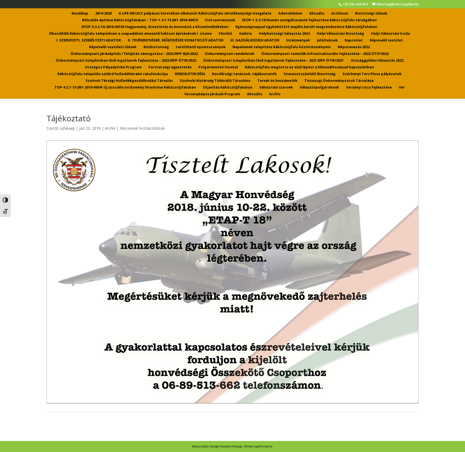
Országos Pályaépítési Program (113, 67)
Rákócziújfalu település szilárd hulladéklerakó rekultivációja (113, 74)
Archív (274, 94)
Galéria (245, 33)
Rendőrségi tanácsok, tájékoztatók (244, 74)
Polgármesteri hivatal (218, 67)
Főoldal (225, 33)
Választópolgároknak (319, 87)
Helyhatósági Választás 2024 (284, 33)
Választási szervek (276, 87)
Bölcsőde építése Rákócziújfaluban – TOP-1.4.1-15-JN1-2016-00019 (140, 20)
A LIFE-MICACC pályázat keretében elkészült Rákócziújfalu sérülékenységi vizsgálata (195, 13)
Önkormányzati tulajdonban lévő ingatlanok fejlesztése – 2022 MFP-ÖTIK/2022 (126, 60)
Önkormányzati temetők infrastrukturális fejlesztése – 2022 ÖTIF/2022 (325, 54)
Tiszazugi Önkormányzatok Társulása (339, 81)
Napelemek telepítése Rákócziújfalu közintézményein (281, 47)
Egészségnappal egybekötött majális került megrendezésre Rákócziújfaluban (306, 27)
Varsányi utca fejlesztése (369, 87)
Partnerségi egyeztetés (170, 67)
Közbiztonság (156, 47)
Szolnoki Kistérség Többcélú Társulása (215, 81)
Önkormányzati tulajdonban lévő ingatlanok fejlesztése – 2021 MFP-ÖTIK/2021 (273, 60)
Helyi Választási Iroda (390, 33)
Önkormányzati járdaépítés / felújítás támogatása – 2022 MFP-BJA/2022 (134, 54)
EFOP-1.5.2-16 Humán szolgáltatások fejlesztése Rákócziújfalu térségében (309, 20)
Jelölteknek (327, 40)
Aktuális (316, 13)
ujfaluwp (67, 128)
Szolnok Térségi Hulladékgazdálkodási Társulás (129, 81)
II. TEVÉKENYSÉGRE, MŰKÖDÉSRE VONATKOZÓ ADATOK (175, 40)
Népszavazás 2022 (354, 47)
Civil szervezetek (220, 20)
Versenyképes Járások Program (212, 94)
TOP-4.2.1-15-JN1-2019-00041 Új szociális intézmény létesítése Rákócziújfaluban (125, 87)
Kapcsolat (354, 40)
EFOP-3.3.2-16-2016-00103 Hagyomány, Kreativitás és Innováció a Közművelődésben (155, 27)
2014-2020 (103, 13)
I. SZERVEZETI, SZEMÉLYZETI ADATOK (88, 40)
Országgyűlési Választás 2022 (377, 60)
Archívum (339, 13)
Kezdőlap (80, 13)
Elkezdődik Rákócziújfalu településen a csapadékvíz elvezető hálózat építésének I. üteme (130, 33)
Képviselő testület (386, 40)
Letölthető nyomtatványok (201, 47)
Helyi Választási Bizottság (340, 33)
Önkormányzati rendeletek (229, 54)
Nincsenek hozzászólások (142, 128)
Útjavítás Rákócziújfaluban (227, 87)
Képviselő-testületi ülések (112, 47)
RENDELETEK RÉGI (190, 74)
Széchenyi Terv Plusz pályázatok (372, 74)
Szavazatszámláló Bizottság (310, 74)
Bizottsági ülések (371, 13)
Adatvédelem (290, 13)
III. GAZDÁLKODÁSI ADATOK (254, 40)
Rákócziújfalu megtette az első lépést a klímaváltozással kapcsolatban (309, 67)
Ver (402, 87)
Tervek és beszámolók (277, 81)
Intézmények (298, 40)
